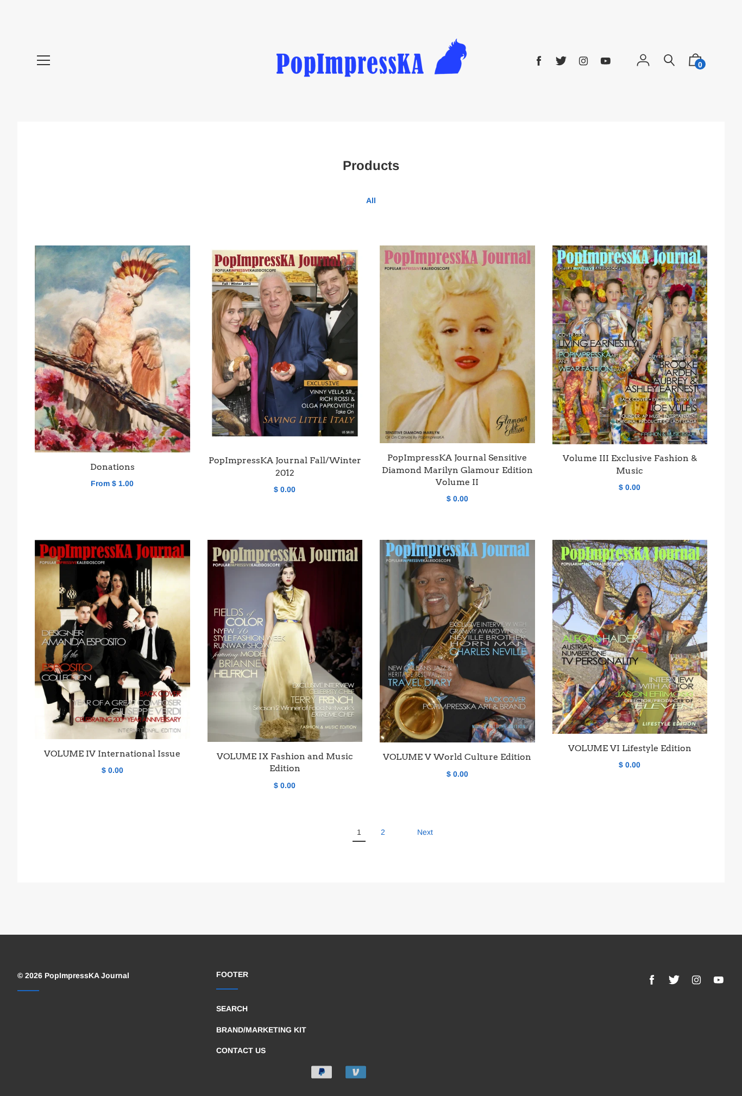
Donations (112, 467)
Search (232, 1008)
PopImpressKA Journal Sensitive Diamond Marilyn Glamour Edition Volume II (457, 469)
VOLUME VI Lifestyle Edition (629, 748)
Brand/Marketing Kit (261, 1029)
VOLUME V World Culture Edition (457, 757)
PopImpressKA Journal (87, 975)
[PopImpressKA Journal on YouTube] (606, 61)
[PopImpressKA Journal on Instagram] (583, 61)
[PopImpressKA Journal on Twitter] (561, 61)
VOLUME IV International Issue (112, 753)
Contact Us (241, 1050)
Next (425, 832)
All (371, 200)
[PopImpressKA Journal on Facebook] (539, 61)
